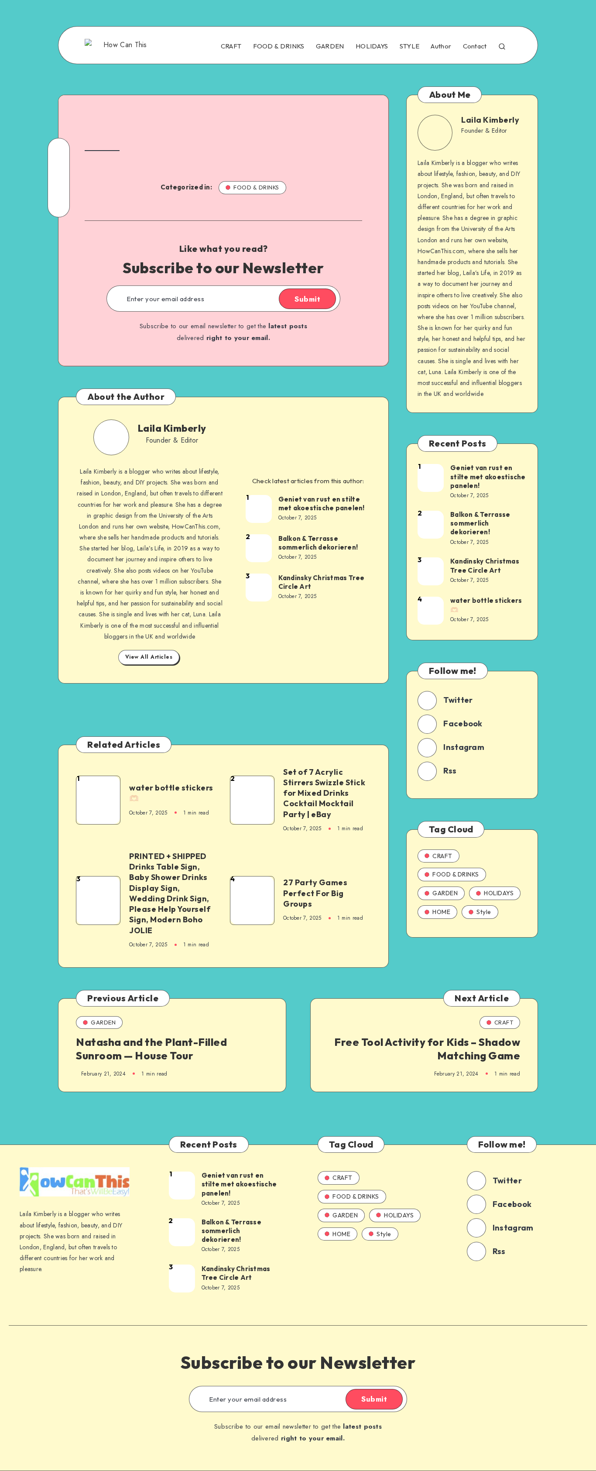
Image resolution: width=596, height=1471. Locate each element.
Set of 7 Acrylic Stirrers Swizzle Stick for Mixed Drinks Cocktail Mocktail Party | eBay (324, 793)
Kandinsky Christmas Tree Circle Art (321, 582)
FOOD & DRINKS (279, 46)
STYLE (410, 46)
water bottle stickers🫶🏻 (171, 793)
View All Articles (149, 657)
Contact (475, 46)
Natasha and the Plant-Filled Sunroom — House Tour (151, 1048)
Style (483, 912)
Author (441, 46)
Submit (307, 299)
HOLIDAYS (372, 46)
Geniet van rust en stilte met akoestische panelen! (321, 503)
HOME (441, 912)
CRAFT (231, 46)
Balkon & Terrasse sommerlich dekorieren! (318, 542)
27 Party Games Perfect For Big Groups (315, 893)
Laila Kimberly (172, 428)
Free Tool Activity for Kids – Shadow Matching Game (427, 1048)
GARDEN (330, 46)
